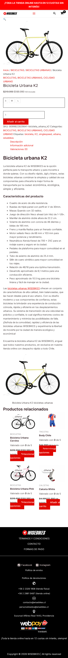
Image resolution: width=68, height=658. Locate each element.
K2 (36, 134)
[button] (4, 19)
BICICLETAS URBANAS (38, 70)
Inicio (6, 70)
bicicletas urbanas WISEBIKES (24, 288)
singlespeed (45, 134)
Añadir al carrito (16, 121)
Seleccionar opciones (22, 456)
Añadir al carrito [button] (49, 504)
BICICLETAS (17, 70)
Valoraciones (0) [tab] (19, 149)
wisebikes (8, 138)
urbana (57, 134)
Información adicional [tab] (21, 145)
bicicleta (29, 134)
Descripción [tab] (16, 141)
